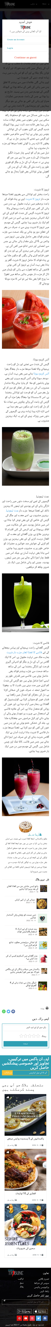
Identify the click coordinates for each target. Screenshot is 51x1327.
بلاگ (22, 1287)
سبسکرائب (8, 1072)
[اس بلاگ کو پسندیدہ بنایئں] (7, 1097)
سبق (22, 1283)
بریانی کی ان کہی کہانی (25, 900)
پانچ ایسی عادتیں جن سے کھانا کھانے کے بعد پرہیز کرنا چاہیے (22, 888)
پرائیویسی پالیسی (41, 1287)
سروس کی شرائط (41, 1283)
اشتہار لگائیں (43, 1279)
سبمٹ (25, 1044)
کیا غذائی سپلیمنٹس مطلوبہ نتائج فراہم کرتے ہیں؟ (23, 944)
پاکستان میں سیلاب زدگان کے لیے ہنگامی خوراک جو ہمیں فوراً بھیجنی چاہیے (22, 971)
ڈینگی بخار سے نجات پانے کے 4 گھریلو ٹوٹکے (23, 984)
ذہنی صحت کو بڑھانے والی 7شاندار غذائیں (21, 916)
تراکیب (21, 1279)
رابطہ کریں (44, 1291)
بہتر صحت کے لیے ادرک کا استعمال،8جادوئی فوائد (26, 930)
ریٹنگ (44, 1036)
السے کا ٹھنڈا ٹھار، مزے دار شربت (24, 652)
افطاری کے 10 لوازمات (25, 1194)
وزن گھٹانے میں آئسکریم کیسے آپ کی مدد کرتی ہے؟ (21, 957)
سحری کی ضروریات (25, 1248)
